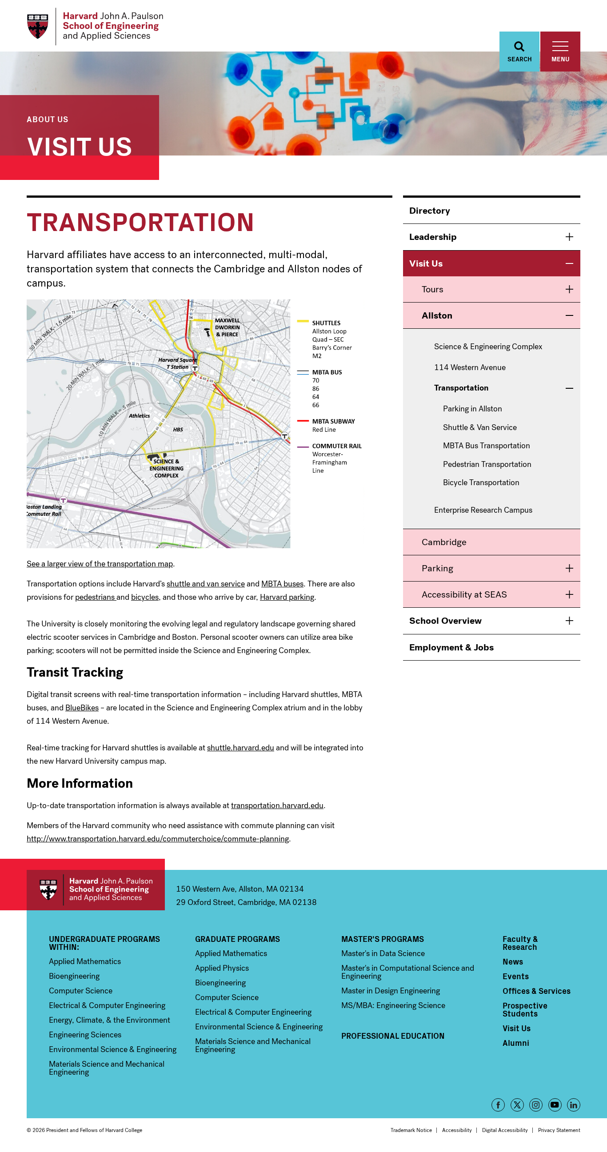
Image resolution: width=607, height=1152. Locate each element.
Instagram (536, 1105)
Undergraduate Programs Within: (104, 943)
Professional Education (393, 1036)
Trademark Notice (411, 1130)
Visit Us (79, 144)
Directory (429, 210)
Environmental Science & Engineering (112, 1049)
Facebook (498, 1105)
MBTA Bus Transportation (486, 446)
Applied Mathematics (85, 961)
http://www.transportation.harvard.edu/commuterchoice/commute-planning (158, 838)
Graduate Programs (237, 939)
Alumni (516, 1043)
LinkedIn (573, 1105)
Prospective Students (525, 1009)
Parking (437, 568)
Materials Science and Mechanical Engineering (106, 1068)
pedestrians (95, 597)
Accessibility (457, 1130)
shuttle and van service (206, 583)
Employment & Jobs (451, 647)
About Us (47, 118)
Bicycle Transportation (481, 483)
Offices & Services (537, 991)
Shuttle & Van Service (480, 428)
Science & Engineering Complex (488, 347)
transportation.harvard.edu (277, 805)
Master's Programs (382, 939)
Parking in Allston (472, 409)
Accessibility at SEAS (464, 594)
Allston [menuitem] (437, 315)
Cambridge (444, 542)
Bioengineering (74, 976)
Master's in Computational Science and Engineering (407, 972)
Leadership (433, 237)
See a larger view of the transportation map (100, 563)
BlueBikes (82, 707)
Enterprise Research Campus (483, 510)
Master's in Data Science (383, 953)
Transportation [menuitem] (461, 388)
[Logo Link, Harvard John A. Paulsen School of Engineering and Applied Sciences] (95, 27)
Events (516, 976)
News (513, 961)
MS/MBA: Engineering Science (393, 1005)
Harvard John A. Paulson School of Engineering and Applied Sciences (96, 890)
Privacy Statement (559, 1130)
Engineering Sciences (85, 1035)
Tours (432, 289)
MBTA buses (282, 583)
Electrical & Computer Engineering (107, 1005)
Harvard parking (287, 597)
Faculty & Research (520, 943)
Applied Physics (222, 968)
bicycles (145, 597)
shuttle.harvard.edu (240, 747)
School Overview (445, 620)
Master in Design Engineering (390, 991)
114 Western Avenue (470, 368)
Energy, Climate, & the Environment (109, 1020)
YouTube (555, 1105)
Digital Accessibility (505, 1130)
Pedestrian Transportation (487, 465)
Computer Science (80, 991)
